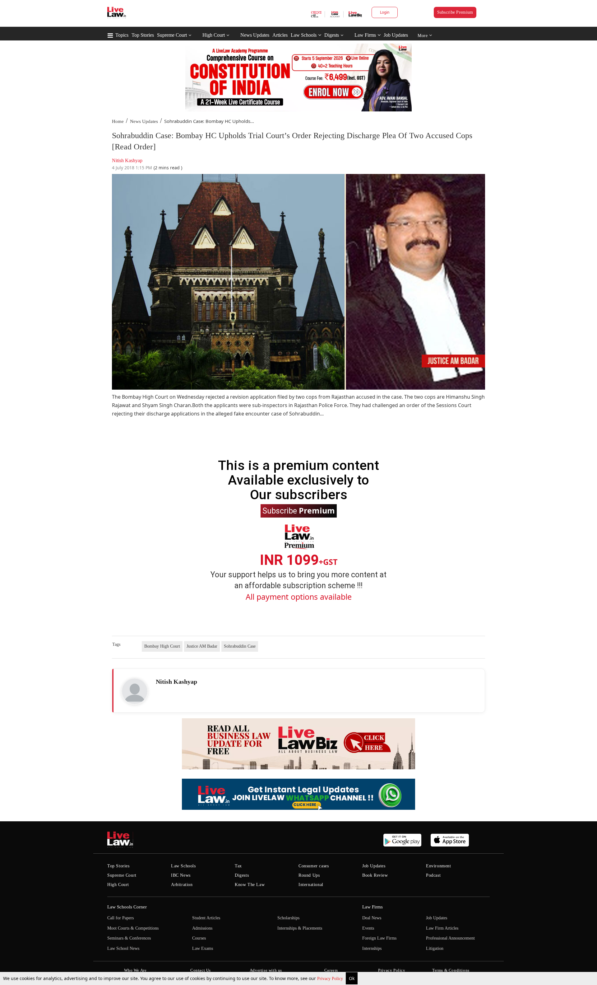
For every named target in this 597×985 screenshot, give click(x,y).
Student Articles (206, 918)
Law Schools (304, 35)
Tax (238, 866)
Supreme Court (172, 35)
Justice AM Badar (202, 646)
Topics (121, 35)
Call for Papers (120, 918)
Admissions (202, 928)
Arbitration (182, 884)
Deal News (371, 918)
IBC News (181, 875)
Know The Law (250, 884)
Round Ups (309, 875)
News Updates (254, 35)
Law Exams (202, 948)
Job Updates (396, 35)
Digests (331, 35)
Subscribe (298, 510)
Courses (199, 938)
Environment (438, 866)
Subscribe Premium (455, 12)
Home (118, 121)
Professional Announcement (450, 938)
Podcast (433, 875)
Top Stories (143, 35)
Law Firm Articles (442, 928)
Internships (372, 948)
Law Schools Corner (127, 906)
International (310, 884)
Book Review (375, 875)
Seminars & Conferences (129, 938)
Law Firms (365, 35)
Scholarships (288, 918)
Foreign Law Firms (379, 938)
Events (368, 928)
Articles (280, 35)
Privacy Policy (330, 978)
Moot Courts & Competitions (133, 928)
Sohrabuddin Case (240, 646)
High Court (213, 35)
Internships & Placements (299, 928)
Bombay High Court (162, 646)
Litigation (434, 948)
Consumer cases (313, 866)
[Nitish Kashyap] (134, 691)
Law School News (123, 948)
